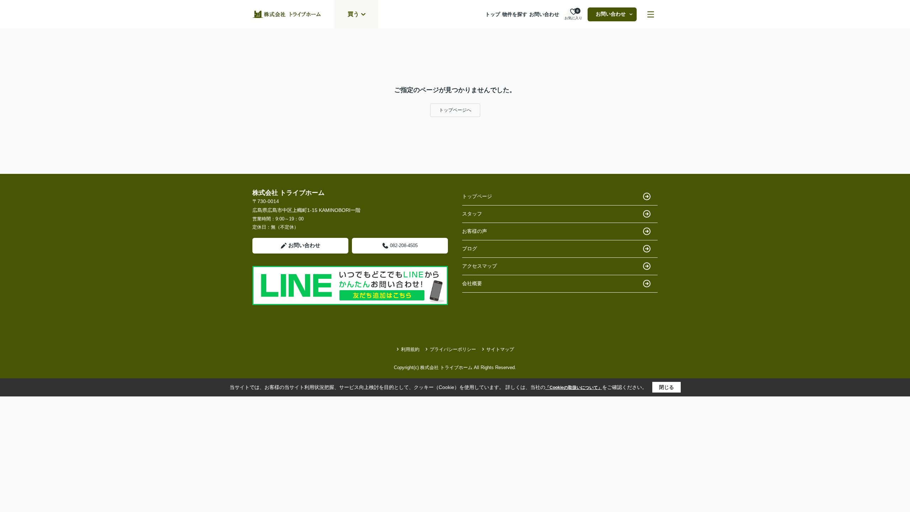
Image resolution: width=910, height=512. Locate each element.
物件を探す (514, 14)
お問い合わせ (544, 14)
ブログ (469, 248)
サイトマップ (500, 349)
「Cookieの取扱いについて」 (573, 387)
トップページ (477, 196)
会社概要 (472, 283)
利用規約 (410, 349)
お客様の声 (474, 231)
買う (353, 14)
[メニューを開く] (651, 14)
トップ (492, 14)
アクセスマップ (479, 266)
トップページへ (455, 110)
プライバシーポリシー (453, 349)
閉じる (666, 387)
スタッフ (472, 214)
